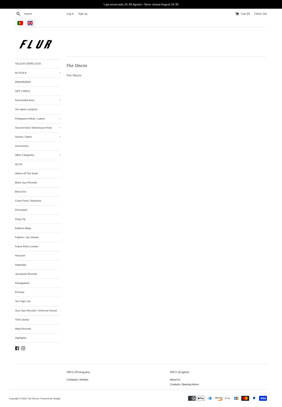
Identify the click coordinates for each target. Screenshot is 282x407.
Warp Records (23, 328)
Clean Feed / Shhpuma (28, 200)
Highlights (20, 337)
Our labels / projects (26, 109)
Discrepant (21, 209)
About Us (175, 379)
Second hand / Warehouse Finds (37, 127)
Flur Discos (33, 398)
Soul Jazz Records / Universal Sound (36, 310)
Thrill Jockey (22, 319)
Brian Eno (20, 191)
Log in (70, 13)
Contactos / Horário (77, 379)
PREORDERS (23, 82)
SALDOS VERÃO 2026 (28, 63)
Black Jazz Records (26, 182)
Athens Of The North (26, 173)
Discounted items (37, 100)
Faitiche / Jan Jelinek (27, 237)
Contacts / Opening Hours (184, 384)
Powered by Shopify (50, 398)
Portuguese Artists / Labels (37, 118)
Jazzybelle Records (26, 274)
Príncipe (19, 292)
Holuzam (20, 255)
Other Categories (37, 155)
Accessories (22, 146)
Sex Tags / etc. (23, 301)
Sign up (82, 13)
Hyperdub (20, 264)
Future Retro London (26, 246)
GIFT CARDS (22, 91)
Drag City (20, 219)
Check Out (260, 13)
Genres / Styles (37, 136)
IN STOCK (37, 73)
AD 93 (18, 164)
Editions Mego (23, 228)
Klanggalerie (22, 283)
